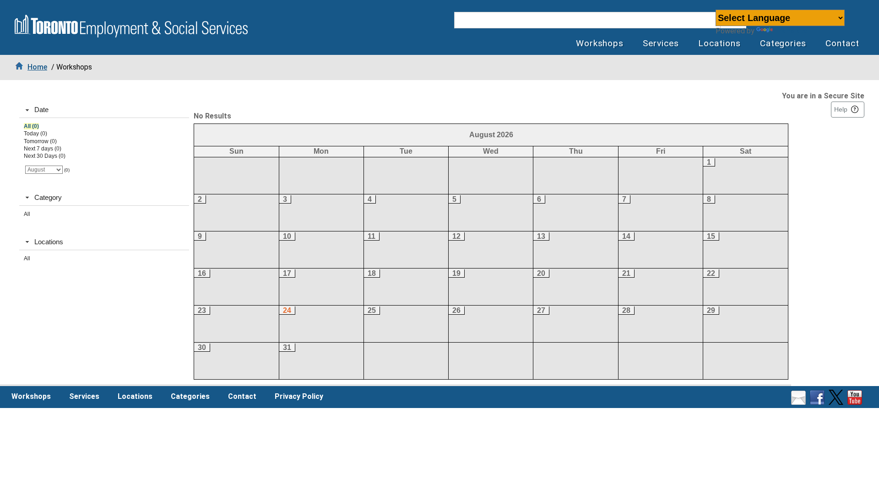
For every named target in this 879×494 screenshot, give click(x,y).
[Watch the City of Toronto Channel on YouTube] (855, 402)
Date (41, 109)
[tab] (104, 110)
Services (661, 43)
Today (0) (35, 133)
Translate (791, 31)
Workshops (600, 43)
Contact (842, 43)
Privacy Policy (299, 396)
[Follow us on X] (837, 402)
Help (840, 109)
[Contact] (799, 402)
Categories (783, 43)
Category (48, 197)
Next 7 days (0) (42, 148)
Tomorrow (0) (40, 141)
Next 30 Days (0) (44, 156)
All (27, 214)
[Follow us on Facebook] (818, 402)
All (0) (31, 126)
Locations (719, 43)
